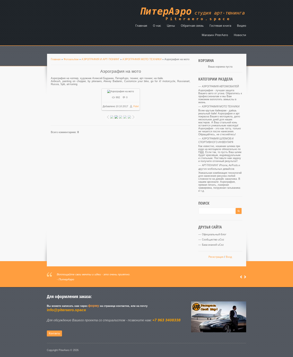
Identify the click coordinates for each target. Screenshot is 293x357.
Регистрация (215, 256)
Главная (56, 59)
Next (245, 277)
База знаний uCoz (213, 244)
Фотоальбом (71, 59)
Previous (241, 277)
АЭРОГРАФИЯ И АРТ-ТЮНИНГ (100, 59)
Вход (229, 256)
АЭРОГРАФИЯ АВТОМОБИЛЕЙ (220, 86)
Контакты (54, 333)
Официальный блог (214, 234)
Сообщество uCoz (213, 239)
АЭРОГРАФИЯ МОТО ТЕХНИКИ (141, 59)
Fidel (136, 106)
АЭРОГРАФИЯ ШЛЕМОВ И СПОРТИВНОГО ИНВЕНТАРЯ (216, 140)
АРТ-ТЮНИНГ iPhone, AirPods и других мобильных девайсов (219, 167)
